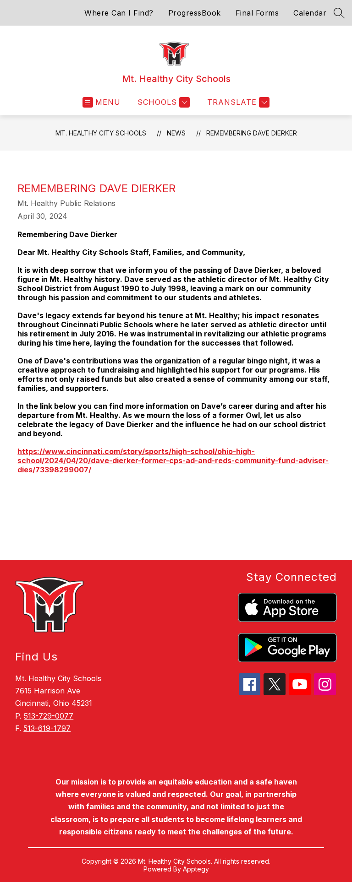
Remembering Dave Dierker (251, 133)
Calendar (309, 12)
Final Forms (257, 12)
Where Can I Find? (119, 12)
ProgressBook (194, 12)
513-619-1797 (47, 728)
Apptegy (196, 869)
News (176, 133)
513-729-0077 (48, 715)
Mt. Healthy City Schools (100, 133)
